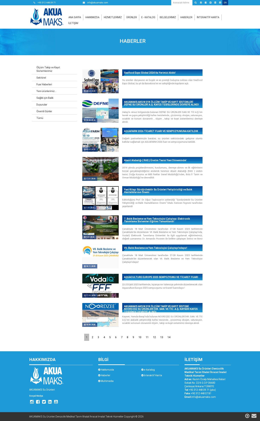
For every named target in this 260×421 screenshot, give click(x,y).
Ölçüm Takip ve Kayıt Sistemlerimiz (48, 69)
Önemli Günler (44, 111)
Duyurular (41, 104)
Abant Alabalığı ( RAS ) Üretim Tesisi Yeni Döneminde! (155, 160)
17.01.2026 (91, 179)
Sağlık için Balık (44, 97)
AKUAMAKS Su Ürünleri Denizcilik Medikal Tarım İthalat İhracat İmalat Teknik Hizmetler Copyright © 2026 (86, 416)
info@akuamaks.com (97, 2)
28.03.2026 (91, 120)
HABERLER (186, 17)
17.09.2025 (91, 295)
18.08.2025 (91, 325)
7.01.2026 (90, 208)
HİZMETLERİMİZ (113, 17)
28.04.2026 (91, 91)
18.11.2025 (91, 266)
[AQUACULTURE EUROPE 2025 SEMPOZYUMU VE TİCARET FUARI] (100, 291)
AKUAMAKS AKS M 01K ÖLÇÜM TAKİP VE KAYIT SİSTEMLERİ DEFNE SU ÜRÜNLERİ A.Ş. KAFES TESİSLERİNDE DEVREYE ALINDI (161, 103)
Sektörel (41, 77)
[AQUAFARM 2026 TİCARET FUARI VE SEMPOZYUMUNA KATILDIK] (100, 145)
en (225, 2)
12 (154, 337)
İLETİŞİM (73, 23)
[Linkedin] (215, 2)
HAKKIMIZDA (92, 17)
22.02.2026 (91, 149)
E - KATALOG (148, 17)
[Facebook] (205, 2)
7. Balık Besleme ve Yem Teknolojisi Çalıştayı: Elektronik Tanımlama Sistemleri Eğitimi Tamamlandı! (157, 220)
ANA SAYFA (74, 17)
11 (147, 337)
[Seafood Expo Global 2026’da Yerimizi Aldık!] (100, 87)
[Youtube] (220, 2)
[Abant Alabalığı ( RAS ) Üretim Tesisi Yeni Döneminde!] (100, 175)
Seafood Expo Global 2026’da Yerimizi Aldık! (150, 72)
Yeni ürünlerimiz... (46, 91)
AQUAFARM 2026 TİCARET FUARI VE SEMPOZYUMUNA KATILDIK (161, 131)
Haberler (133, 41)
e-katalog (149, 369)
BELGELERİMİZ (168, 17)
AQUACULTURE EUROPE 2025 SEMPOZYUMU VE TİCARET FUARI (161, 277)
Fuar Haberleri (44, 84)
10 (139, 337)
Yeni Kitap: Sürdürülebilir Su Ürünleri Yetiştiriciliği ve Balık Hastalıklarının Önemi (158, 191)
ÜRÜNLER (131, 17)
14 (168, 337)
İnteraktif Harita (152, 375)
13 (161, 337)
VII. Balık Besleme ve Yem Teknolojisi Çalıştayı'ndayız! (155, 248)
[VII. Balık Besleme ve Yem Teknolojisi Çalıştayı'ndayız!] (100, 250)
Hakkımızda (107, 369)
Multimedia (107, 381)
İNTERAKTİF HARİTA (208, 17)
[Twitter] (210, 2)
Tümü (39, 118)
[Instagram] (200, 2)
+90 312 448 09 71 (46, 2)
